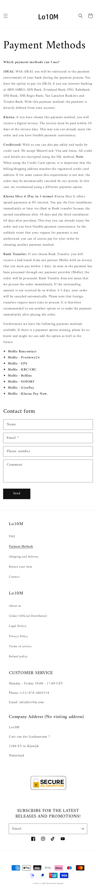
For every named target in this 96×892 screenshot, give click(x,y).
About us (15, 606)
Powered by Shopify (55, 883)
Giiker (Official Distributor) (28, 616)
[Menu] (5, 16)
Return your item (20, 567)
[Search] (81, 16)
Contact (14, 577)
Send (17, 493)
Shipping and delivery (24, 557)
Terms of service (20, 646)
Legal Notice (17, 626)
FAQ (12, 536)
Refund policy (18, 656)
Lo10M (43, 883)
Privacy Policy (18, 636)
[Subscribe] (82, 829)
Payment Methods (21, 546)
